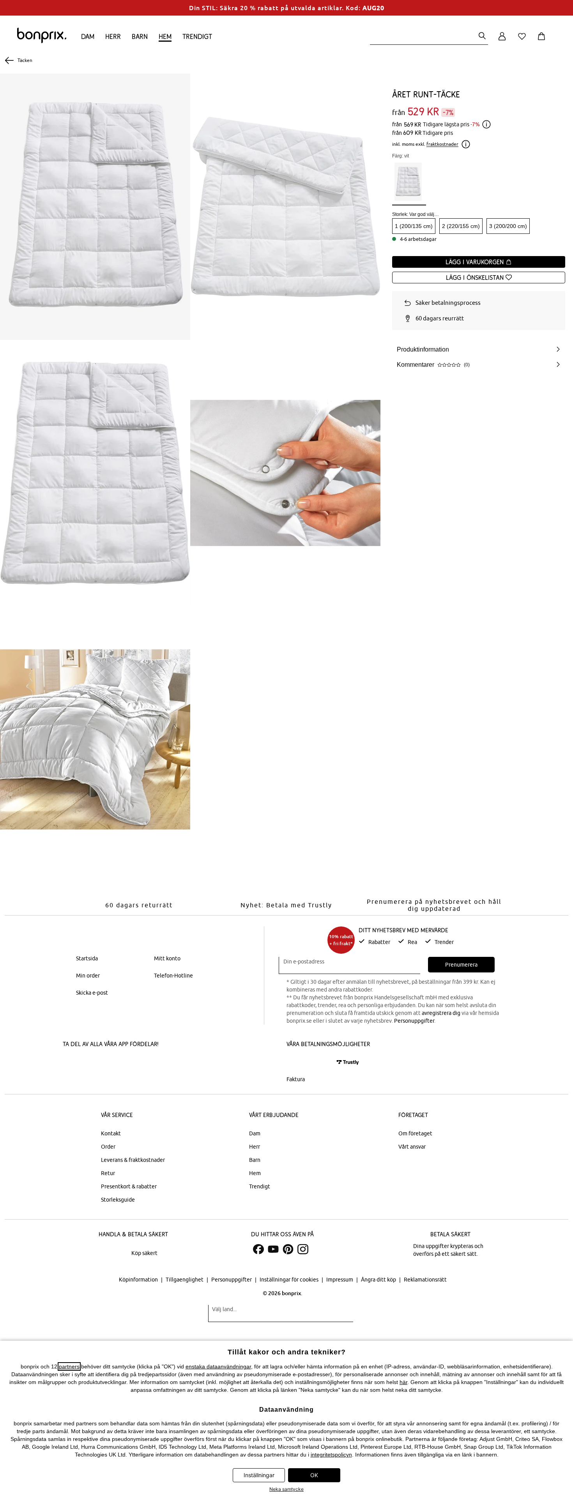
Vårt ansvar (412, 1147)
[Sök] (482, 36)
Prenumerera (461, 965)
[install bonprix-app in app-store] (89, 1063)
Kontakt (111, 1133)
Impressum (340, 1279)
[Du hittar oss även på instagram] (302, 1249)
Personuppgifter (414, 1021)
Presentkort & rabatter (129, 1186)
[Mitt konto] (502, 40)
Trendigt (197, 36)
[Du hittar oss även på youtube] (273, 1249)
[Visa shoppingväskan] (543, 40)
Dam (87, 36)
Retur (108, 1173)
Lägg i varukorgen (476, 262)
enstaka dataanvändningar (218, 1366)
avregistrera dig (441, 1013)
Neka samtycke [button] (286, 1489)
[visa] (319, 1063)
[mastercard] (297, 1062)
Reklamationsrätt (425, 1279)
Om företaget (415, 1133)
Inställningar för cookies (290, 1279)
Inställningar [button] (259, 1475)
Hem (165, 36)
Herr (113, 36)
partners (69, 1366)
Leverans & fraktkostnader (133, 1160)
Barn (140, 36)
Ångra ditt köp (379, 1279)
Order (108, 1147)
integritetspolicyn (331, 1454)
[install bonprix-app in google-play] (145, 1063)
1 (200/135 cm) (414, 226)
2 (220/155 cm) (461, 226)
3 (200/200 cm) (508, 226)
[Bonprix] (41, 41)
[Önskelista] (523, 40)
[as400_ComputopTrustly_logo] (348, 1062)
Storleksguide (118, 1200)
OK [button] (314, 1475)
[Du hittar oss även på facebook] (258, 1249)
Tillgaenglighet (185, 1279)
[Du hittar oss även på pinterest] (288, 1249)
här (403, 1382)
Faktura (295, 1079)
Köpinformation (139, 1279)
